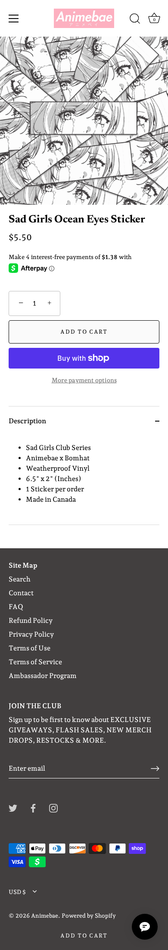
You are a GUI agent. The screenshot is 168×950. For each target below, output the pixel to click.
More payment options (84, 380)
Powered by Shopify (89, 915)
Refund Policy (31, 620)
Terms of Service (35, 662)
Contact (21, 593)
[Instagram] (53, 807)
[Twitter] (13, 807)
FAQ (16, 607)
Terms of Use (29, 648)
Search (20, 579)
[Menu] (13, 18)
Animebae (44, 915)
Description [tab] (27, 421)
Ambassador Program (43, 676)
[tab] (84, 480)
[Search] (134, 19)
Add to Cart (84, 935)
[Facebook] (33, 807)
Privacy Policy (31, 634)
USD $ (17, 891)
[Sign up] (155, 768)
